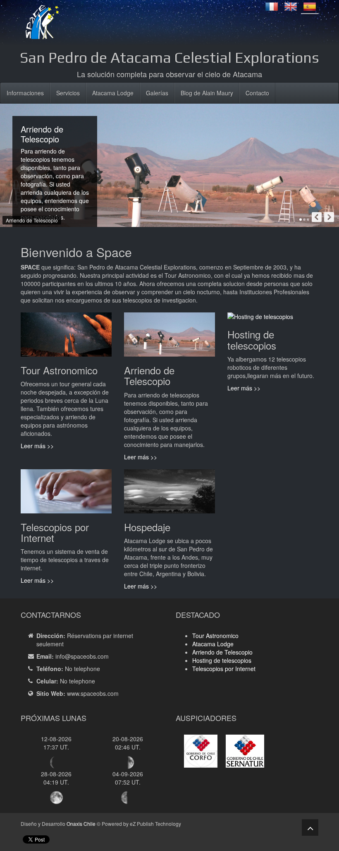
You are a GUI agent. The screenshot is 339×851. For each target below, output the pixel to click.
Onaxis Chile (81, 823)
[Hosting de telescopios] (260, 320)
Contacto (257, 93)
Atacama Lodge (113, 93)
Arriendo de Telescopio (222, 652)
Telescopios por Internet (223, 668)
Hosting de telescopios (221, 660)
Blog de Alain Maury (207, 93)
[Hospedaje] (169, 494)
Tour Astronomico (215, 635)
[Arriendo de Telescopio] (169, 337)
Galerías (157, 93)
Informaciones (25, 93)
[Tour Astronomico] (66, 337)
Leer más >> (37, 446)
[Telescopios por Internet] (66, 494)
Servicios (68, 93)
